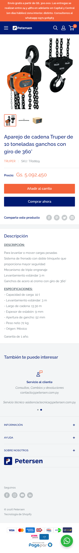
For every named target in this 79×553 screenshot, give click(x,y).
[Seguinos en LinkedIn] (30, 495)
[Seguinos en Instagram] (14, 495)
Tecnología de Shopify (18, 514)
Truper (9, 161)
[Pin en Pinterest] (57, 217)
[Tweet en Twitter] (64, 217)
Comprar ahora (39, 201)
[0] (71, 27)
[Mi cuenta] (63, 28)
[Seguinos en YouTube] (22, 495)
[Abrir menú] (6, 28)
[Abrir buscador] (55, 28)
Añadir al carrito (39, 189)
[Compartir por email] (72, 217)
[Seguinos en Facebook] (7, 495)
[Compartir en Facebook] (49, 217)
